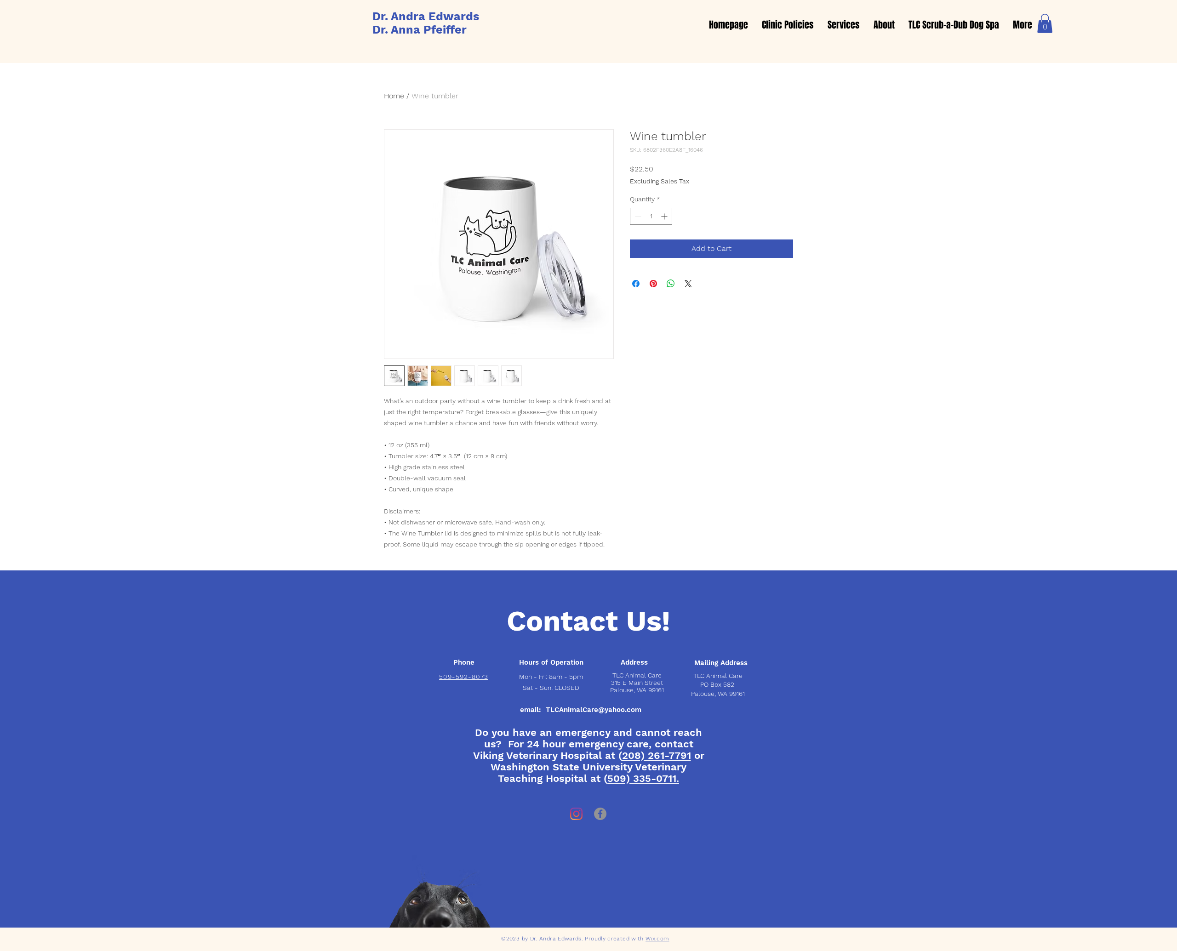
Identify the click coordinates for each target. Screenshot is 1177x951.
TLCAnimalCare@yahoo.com (593, 710)
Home (394, 95)
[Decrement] (637, 216)
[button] (1045, 23)
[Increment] (665, 216)
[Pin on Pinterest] (653, 283)
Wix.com (657, 938)
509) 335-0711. (643, 778)
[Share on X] (688, 283)
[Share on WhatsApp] (670, 283)
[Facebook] (600, 814)
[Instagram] (576, 814)
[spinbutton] (651, 216)
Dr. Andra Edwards (425, 16)
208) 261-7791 (656, 755)
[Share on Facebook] (635, 283)
